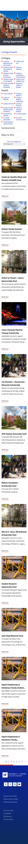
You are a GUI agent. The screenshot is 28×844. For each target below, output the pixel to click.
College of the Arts (20, 62)
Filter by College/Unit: (14, 142)
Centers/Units (8, 127)
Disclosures (8, 816)
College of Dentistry (19, 94)
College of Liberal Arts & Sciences (8, 80)
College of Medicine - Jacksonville (19, 99)
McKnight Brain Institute (7, 114)
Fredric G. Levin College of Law (20, 80)
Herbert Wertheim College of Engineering (8, 85)
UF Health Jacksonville (6, 118)
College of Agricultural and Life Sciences (7, 63)
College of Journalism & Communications (20, 75)
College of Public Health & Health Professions (8, 109)
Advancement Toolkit (11, 799)
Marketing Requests (10, 802)
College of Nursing (8, 103)
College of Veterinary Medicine (19, 109)
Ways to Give (7, 134)
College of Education (19, 68)
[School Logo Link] (13, 775)
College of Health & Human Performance (8, 75)
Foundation (7, 813)
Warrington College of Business (19, 85)
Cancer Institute (7, 93)
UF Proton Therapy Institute (21, 118)
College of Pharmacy (19, 104)
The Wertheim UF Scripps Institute (8, 122)
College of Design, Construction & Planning (8, 69)
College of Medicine (6, 98)
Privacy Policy (8, 819)
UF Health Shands (21, 113)
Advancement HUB (10, 796)
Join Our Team (9, 810)
